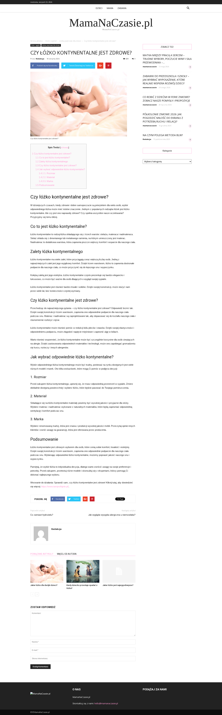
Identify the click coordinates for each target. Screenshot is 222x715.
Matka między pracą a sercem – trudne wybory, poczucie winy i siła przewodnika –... (167, 58)
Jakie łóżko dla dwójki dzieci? (43, 585)
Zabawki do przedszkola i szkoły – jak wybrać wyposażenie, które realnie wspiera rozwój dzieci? (166, 79)
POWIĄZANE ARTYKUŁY (41, 554)
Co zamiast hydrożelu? (41, 515)
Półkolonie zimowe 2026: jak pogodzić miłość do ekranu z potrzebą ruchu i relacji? (163, 117)
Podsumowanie (44, 185)
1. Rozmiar (47, 173)
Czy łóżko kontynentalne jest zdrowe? (51, 153)
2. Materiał (47, 177)
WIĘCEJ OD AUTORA (67, 554)
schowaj (64, 147)
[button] (188, 8)
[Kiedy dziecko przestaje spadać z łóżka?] (82, 571)
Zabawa (121, 8)
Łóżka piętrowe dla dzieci (51, 45)
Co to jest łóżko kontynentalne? (52, 157)
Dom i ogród (35, 45)
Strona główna (36, 41)
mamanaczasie (150, 66)
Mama (110, 8)
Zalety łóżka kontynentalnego (51, 161)
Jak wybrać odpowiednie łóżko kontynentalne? (60, 169)
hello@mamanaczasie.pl (106, 703)
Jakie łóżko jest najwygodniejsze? (118, 585)
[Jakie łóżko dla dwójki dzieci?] (46, 571)
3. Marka (46, 181)
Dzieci (99, 8)
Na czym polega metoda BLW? (163, 135)
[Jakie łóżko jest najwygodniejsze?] (119, 571)
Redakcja (40, 59)
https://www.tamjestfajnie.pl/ (55, 486)
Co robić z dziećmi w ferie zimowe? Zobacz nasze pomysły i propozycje (166, 98)
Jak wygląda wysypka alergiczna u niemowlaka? (111, 515)
